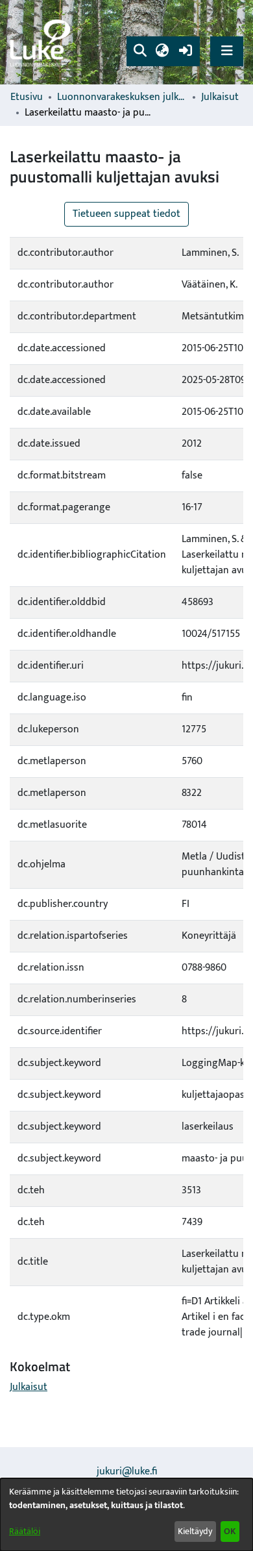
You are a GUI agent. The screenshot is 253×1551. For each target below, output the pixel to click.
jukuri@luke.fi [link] (127, 1471)
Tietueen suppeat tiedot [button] (126, 214)
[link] (42, 42)
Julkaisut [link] (220, 97)
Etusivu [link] (26, 97)
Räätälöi (24, 1531)
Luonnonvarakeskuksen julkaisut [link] (122, 97)
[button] (140, 51)
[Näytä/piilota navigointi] (226, 51)
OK (229, 1531)
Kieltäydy (195, 1531)
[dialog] (126, 1514)
